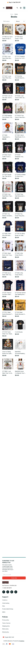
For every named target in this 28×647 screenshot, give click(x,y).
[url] (21, 641)
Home (11, 14)
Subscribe (14, 578)
